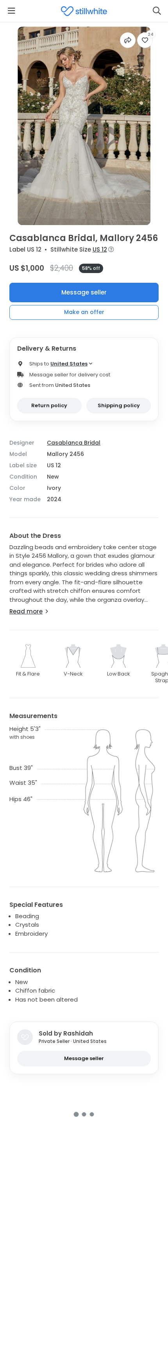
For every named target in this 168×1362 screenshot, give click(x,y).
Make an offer (84, 312)
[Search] (156, 11)
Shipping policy (119, 405)
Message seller (84, 292)
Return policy (49, 405)
